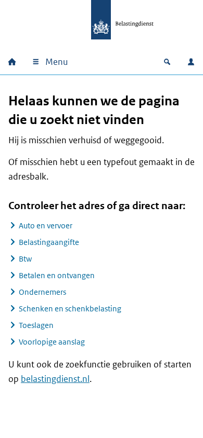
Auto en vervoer (45, 225)
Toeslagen (36, 325)
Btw (25, 259)
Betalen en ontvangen (57, 275)
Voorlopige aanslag (52, 342)
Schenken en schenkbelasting (70, 308)
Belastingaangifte (49, 242)
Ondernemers (42, 292)
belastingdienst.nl (55, 379)
